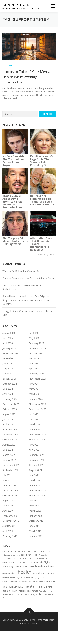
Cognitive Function (20, 558)
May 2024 (34, 388)
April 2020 (7, 510)
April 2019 (7, 531)
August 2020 (8, 500)
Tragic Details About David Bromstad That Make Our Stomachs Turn (12, 201)
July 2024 (33, 383)
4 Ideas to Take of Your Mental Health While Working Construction (26, 76)
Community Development (39, 558)
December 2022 (10, 434)
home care (49, 573)
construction (8, 562)
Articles (7, 65)
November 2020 (37, 490)
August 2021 (35, 470)
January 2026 (9, 348)
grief (15, 573)
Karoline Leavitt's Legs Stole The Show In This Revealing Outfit (41, 161)
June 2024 (7, 388)
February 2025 (36, 373)
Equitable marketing (37, 566)
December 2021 (37, 459)
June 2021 (34, 475)
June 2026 (7, 338)
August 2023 (8, 414)
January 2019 (36, 536)
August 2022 (8, 444)
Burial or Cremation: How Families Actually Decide (28, 278)
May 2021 (7, 480)
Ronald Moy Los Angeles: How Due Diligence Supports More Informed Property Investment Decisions (26, 300)
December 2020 (10, 490)
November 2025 (10, 353)
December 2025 (37, 348)
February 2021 (9, 485)
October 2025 (36, 353)
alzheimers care (10, 551)
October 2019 (36, 520)
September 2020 (37, 495)
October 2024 (9, 383)
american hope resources (29, 551)
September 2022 (37, 439)
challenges (6, 558)
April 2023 (7, 424)
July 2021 (7, 475)
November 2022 (37, 434)
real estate (6, 594)
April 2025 (34, 368)
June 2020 (7, 505)
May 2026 (34, 338)
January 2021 (36, 485)
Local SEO (7, 581)
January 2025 (9, 378)
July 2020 (33, 500)
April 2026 (7, 343)
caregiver (26, 554)
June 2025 (34, 363)
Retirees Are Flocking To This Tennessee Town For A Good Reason (42, 200)
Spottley (31, 594)
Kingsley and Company (41, 578)
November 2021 (10, 464)
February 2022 (36, 454)
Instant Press (8, 577)
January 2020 (36, 515)
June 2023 (7, 419)
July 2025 (7, 363)
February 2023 (9, 429)
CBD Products (41, 555)
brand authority (13, 555)
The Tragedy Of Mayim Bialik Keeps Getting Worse (15, 241)
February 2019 (9, 536)
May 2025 (7, 368)
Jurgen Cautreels (24, 577)
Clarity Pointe (18, 5)
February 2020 (9, 515)
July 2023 (33, 414)
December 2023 (10, 404)
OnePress (43, 619)
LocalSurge (17, 582)
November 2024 (37, 378)
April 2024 (7, 393)
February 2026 (36, 343)
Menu (52, 6)
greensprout (7, 573)
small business (22, 594)
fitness (51, 566)
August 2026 (8, 332)
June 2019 (34, 525)
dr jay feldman (21, 566)
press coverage (30, 590)
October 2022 (9, 439)
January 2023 (36, 429)
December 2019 (10, 520)
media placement (30, 581)
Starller (38, 594)
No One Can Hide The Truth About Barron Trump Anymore (13, 161)
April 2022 (34, 449)
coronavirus (20, 562)
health (24, 572)
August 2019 (8, 525)
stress (45, 594)
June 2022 (7, 449)
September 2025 (11, 358)
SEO (13, 594)
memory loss (15, 586)
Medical (42, 582)
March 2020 (35, 510)
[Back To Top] (29, 612)
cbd (33, 555)
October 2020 (9, 495)
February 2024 (9, 399)
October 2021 (36, 464)
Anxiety (44, 551)
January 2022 (9, 459)
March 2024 (35, 393)
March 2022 (8, 454)
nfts (21, 590)
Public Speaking (45, 591)
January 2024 (36, 399)
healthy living (38, 572)
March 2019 (35, 531)
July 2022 (33, 444)
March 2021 (35, 480)
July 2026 (33, 332)
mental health (35, 586)
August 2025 (35, 358)
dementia (38, 562)
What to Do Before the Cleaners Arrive (22, 270)
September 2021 (11, 470)
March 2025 (8, 373)
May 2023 (34, 419)
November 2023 (37, 404)
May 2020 (34, 505)
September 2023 (37, 409)
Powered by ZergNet (47, 254)
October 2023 (9, 409)
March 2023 (35, 424)
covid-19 (28, 562)
